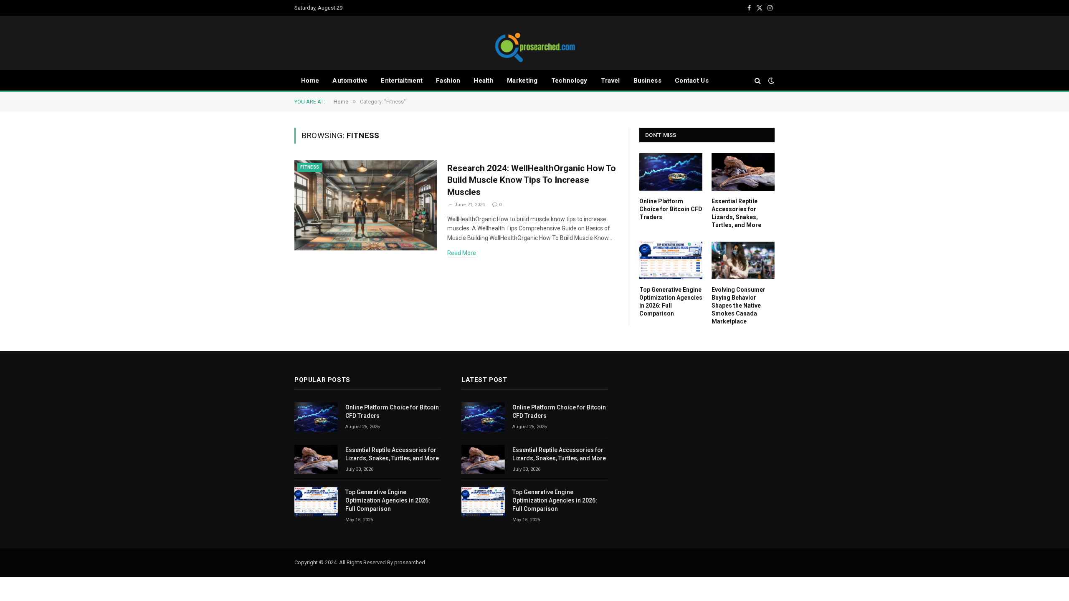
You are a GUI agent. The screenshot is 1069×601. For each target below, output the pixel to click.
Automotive (349, 80)
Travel (610, 80)
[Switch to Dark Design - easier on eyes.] (770, 80)
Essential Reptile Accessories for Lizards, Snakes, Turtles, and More (736, 213)
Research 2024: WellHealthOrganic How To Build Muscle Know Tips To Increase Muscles (531, 180)
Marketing (522, 80)
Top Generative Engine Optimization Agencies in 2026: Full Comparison (670, 301)
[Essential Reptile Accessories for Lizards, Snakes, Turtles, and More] (743, 172)
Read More (461, 253)
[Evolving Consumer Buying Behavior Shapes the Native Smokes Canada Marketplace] (743, 260)
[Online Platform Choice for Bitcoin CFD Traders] (670, 172)
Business (647, 80)
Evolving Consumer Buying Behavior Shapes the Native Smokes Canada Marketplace (738, 305)
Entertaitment (402, 80)
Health (484, 80)
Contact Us (692, 80)
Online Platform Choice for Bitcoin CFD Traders (670, 209)
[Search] (757, 80)
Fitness (309, 167)
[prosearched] (534, 43)
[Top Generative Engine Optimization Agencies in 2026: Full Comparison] (670, 260)
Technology (569, 80)
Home (310, 80)
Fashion (448, 80)
